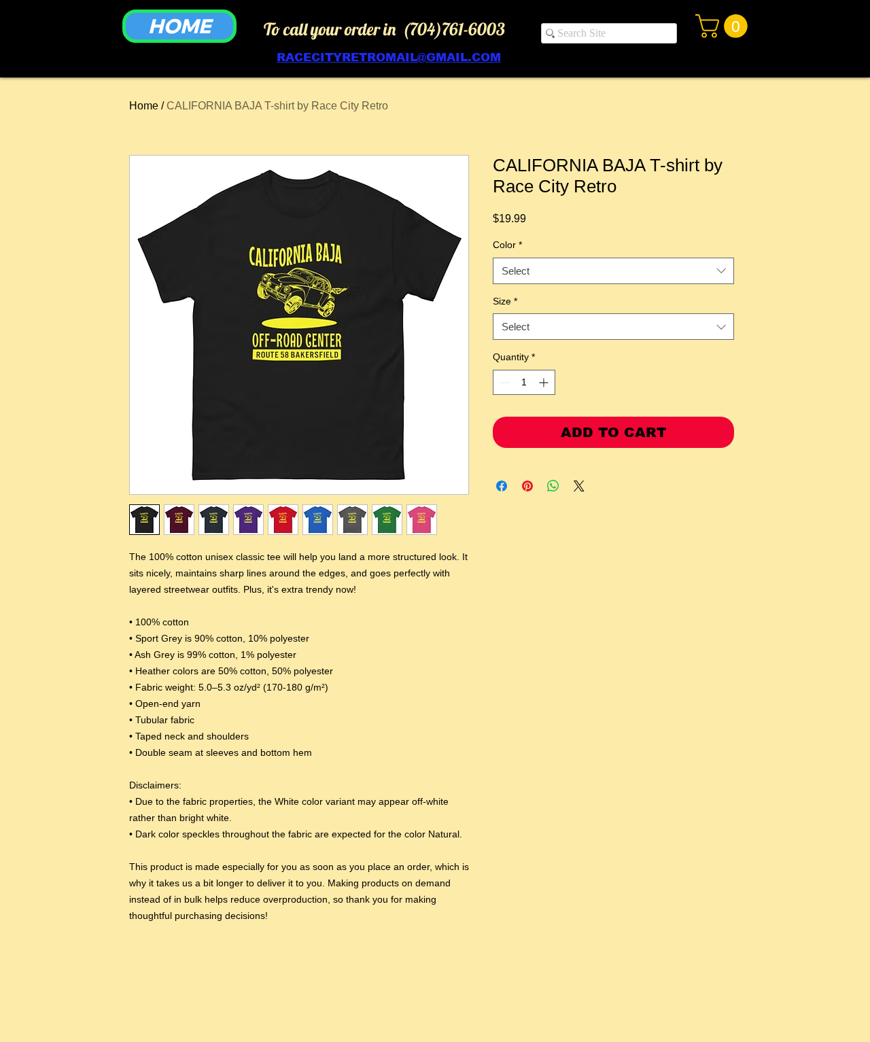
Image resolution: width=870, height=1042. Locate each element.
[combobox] (613, 271)
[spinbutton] (524, 382)
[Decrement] (503, 382)
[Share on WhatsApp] (553, 486)
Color (507, 244)
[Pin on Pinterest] (527, 486)
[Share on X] (579, 486)
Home (143, 105)
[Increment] (544, 382)
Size (505, 301)
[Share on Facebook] (501, 486)
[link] (724, 26)
